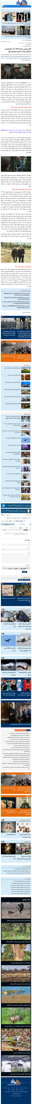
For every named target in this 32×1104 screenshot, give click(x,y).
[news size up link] (9, 41)
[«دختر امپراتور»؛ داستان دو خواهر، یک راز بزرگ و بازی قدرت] (25, 490)
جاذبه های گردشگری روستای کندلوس (12, 404)
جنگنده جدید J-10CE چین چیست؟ (12, 438)
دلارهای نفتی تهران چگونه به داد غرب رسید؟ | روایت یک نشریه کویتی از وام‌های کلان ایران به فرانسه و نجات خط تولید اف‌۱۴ (24, 334)
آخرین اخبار (28, 730)
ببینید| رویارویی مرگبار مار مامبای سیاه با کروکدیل (18, 1005)
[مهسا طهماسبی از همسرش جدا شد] (25, 476)
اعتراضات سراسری (26, 580)
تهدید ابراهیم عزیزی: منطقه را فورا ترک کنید (21, 869)
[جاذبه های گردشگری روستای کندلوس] (25, 406)
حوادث (26, 658)
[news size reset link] (8, 41)
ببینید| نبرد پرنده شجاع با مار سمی (22, 1053)
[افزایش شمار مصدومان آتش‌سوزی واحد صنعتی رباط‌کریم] (23, 848)
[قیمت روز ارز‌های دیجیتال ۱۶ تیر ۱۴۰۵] (8, 848)
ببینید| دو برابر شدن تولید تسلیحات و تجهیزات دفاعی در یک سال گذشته (24, 812)
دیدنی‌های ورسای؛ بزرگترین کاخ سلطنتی (12, 389)
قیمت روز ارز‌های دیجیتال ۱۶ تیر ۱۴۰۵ (8, 857)
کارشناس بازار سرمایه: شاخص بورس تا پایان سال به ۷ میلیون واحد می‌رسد (24, 626)
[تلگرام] (16, 505)
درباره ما (21, 1088)
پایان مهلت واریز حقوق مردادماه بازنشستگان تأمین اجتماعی (18, 737)
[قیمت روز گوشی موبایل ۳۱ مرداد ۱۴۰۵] (9, 17)
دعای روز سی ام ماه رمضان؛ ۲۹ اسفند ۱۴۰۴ (21, 881)
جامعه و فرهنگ (28, 40)
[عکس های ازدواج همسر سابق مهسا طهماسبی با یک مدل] (25, 469)
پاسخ (4, 530)
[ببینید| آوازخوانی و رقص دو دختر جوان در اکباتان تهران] (8, 802)
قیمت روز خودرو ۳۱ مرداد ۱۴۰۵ (10, 36)
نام (29, 543)
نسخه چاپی (8, 518)
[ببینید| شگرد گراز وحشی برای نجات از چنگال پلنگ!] (16, 931)
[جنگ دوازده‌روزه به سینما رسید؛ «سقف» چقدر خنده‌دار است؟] (25, 433)
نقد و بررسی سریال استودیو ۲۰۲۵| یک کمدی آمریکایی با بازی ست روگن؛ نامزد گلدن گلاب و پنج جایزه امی (15, 302)
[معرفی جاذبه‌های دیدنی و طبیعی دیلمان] (25, 370)
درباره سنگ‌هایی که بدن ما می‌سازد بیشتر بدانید (25, 836)
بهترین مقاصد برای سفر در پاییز (14, 375)
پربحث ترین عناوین (18, 730)
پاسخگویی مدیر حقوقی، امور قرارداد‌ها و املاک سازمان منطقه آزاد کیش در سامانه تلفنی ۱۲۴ (16, 750)
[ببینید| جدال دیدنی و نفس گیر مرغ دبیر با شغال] (16, 910)
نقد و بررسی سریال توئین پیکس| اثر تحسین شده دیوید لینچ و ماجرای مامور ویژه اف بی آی (16, 298)
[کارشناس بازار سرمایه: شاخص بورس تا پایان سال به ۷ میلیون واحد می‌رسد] (23, 616)
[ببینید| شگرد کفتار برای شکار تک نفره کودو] (16, 1063)
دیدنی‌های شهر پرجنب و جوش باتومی (12, 382)
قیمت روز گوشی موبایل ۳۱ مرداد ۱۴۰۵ (9, 23)
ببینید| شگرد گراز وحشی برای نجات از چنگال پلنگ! (18, 942)
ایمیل (29, 547)
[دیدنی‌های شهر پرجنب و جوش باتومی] (25, 384)
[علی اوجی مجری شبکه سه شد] (25, 447)
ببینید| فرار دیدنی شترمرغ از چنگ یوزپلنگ (20, 984)
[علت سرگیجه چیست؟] (8, 827)
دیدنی (28, 701)
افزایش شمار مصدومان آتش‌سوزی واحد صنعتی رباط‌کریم (24, 857)
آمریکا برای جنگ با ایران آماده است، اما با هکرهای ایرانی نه (23, 23)
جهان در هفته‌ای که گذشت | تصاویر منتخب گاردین (19, 739)
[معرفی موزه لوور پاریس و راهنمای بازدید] (25, 399)
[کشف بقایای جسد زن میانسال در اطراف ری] (8, 665)
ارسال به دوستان (16, 518)
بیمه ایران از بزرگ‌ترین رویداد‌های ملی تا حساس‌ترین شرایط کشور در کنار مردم (16, 768)
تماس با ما (26, 1088)
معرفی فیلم (24, 312)
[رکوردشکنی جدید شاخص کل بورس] (8, 616)
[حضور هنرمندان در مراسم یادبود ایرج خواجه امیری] (16, 712)
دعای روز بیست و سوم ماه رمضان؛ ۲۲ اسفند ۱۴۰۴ (20, 893)
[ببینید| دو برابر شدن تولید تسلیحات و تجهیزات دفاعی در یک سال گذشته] (23, 802)
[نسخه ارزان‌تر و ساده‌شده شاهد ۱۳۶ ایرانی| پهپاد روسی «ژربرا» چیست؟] (25, 497)
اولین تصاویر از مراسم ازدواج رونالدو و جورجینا (12, 481)
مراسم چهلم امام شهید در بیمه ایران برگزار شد (21, 761)
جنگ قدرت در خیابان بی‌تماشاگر (8, 598)
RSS (9, 1090)
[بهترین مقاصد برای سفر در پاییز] (25, 377)
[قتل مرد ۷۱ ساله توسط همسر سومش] (23, 665)
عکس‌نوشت (27, 341)
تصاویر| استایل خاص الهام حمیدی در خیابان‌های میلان (13, 453)
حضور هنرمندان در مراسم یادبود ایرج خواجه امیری (20, 724)
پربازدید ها (24, 730)
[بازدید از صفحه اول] (29, 517)
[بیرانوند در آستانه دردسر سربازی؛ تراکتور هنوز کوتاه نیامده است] (8, 685)
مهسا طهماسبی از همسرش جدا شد (13, 474)
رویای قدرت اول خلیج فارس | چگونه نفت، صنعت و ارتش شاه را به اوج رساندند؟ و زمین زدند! (8, 333)
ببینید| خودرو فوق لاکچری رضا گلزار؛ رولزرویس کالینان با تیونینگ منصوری (13, 417)
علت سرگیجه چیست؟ (11, 834)
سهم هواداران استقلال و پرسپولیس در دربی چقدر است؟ (24, 694)
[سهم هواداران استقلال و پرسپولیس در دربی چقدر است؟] (23, 685)
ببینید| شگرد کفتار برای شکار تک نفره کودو (20, 1074)
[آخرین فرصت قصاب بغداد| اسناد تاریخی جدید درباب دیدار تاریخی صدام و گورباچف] (23, 348)
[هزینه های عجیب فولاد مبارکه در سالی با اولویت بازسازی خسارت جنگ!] (23, 590)
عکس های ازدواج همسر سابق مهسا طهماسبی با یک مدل (11, 467)
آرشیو (9, 1088)
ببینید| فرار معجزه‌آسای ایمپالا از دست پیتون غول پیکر (17, 1026)
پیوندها (17, 1088)
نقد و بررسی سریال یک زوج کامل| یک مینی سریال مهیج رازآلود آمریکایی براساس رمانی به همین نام (16, 294)
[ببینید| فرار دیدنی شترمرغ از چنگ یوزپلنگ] (16, 973)
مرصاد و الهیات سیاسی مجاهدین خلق (8, 357)
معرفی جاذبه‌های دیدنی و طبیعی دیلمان (12, 368)
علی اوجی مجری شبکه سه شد (14, 445)
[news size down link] (6, 41)
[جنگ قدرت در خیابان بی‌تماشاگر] (8, 590)
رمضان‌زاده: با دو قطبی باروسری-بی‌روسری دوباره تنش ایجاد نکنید (17, 741)
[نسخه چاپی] (1, 41)
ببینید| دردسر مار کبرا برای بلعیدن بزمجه (20, 963)
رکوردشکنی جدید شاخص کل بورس (9, 625)
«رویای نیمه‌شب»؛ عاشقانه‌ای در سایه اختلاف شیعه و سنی (11, 460)
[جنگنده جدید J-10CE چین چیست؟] (25, 440)
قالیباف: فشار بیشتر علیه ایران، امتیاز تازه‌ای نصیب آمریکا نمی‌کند (18, 873)
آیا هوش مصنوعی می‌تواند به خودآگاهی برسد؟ (20, 759)
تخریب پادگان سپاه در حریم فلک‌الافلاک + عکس (20, 747)
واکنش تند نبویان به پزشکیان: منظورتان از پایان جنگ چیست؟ (17, 743)
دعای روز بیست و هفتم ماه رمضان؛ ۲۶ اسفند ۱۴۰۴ (20, 887)
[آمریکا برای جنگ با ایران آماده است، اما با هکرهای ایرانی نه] (23, 17)
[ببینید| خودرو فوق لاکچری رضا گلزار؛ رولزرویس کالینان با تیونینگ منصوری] (25, 419)
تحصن (20, 580)
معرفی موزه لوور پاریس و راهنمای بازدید (12, 396)
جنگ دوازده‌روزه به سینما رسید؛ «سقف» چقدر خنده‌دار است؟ (11, 431)
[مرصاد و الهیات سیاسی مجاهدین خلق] (8, 348)
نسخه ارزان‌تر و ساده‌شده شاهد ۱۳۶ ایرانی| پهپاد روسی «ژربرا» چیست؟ (11, 496)
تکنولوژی (26, 842)
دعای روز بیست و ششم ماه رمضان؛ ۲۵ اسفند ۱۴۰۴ (20, 889)
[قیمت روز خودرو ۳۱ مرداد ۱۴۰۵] (9, 30)
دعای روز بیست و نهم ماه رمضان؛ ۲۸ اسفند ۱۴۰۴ (20, 883)
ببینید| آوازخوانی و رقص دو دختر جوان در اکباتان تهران (8, 812)
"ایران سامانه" (13, 1096)
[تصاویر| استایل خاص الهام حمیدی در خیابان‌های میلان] (25, 455)
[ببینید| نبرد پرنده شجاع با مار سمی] (16, 1040)
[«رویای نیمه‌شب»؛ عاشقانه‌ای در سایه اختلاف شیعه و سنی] (25, 462)
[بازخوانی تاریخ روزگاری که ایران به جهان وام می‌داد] (23, 30)
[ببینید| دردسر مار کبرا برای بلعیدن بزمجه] (16, 952)
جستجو (13, 1088)
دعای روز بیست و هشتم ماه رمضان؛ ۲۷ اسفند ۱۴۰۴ (20, 885)
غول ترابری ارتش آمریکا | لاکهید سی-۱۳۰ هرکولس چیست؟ (12, 424)
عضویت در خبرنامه (19, 521)
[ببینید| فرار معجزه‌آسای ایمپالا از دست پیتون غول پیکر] (16, 1015)
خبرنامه (17, 1090)
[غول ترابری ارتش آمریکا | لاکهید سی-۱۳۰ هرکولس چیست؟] (25, 426)
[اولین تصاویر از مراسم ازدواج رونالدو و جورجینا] (25, 483)
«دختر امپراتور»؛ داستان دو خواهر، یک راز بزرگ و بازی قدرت (11, 488)
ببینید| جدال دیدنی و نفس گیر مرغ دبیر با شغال (18, 921)
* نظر (29, 552)
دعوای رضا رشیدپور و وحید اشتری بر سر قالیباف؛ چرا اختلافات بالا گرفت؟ (16, 757)
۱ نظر (25, 44)
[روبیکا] (16, 511)
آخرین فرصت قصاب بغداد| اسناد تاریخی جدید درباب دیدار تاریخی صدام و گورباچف (24, 358)
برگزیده (23, 40)
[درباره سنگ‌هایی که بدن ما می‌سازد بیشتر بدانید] (23, 827)
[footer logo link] (16, 1083)
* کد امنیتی (28, 564)
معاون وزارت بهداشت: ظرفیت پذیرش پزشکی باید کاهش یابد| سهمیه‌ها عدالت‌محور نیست (16, 764)
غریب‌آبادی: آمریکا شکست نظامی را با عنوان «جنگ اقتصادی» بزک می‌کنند (16, 871)
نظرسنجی (12, 1090)
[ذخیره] (4, 41)
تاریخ (27, 317)
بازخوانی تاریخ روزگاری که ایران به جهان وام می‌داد (23, 37)
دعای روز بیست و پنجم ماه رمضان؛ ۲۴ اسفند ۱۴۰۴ (20, 891)
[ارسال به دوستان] (3, 41)
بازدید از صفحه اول (25, 518)
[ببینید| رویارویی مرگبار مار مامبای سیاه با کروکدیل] (16, 994)
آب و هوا (5, 1088)
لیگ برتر (26, 679)
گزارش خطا (27, 515)
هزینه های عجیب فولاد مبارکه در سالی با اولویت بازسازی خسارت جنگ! (24, 600)
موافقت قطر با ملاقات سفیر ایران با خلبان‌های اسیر (20, 735)
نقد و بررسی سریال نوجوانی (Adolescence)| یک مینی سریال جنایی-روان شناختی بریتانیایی (16, 306)
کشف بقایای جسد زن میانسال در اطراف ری (8, 674)
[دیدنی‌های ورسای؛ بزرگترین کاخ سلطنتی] (25, 392)
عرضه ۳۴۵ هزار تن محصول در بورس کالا (21, 745)
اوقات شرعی (22, 1090)
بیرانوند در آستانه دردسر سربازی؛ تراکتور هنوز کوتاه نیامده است (8, 694)
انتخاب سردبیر (24, 584)
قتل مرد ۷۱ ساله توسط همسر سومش (25, 674)
